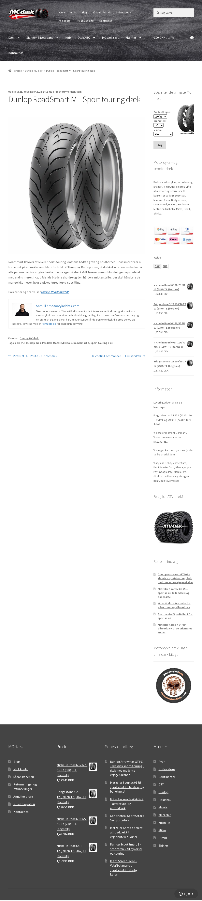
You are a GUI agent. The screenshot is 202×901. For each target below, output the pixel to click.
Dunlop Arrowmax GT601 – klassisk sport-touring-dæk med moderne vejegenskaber (175, 578)
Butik (73, 12)
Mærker (131, 38)
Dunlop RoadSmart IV (55, 292)
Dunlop (163, 792)
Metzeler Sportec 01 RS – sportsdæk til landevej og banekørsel (173, 593)
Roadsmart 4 (81, 343)
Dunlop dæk (33, 343)
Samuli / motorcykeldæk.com (63, 91)
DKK (157, 266)
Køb (68, 38)
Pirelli (163, 838)
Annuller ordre (23, 796)
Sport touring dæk (102, 343)
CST (161, 784)
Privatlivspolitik (85, 21)
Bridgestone (167, 769)
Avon (162, 762)
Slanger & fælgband (39, 38)
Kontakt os (105, 21)
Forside (17, 70)
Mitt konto (20, 769)
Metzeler (165, 815)
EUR (165, 266)
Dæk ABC (84, 38)
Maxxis (163, 807)
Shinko (163, 845)
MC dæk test (110, 38)
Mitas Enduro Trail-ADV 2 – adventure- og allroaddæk (174, 605)
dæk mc (20, 343)
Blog (84, 12)
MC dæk (47, 343)
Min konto (64, 21)
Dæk (11, 38)
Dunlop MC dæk (34, 70)
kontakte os (49, 323)
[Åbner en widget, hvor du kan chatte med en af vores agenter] (186, 894)
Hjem (62, 12)
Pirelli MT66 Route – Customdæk (35, 356)
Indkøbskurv (123, 12)
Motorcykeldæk (62, 343)
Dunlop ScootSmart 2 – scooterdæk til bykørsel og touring (126, 848)
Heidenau (165, 800)
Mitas (162, 830)
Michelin (164, 823)
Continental (167, 777)
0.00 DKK (163, 38)
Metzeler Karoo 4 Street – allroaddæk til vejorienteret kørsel (175, 628)
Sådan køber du (102, 12)
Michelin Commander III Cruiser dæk (116, 356)
